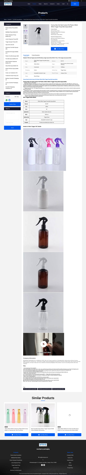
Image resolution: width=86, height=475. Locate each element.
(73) (12, 75)
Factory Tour (70, 457)
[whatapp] (6, 100)
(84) (12, 56)
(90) (12, 39)
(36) (12, 48)
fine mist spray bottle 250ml (58, 389)
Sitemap (70, 465)
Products (34, 3)
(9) (12, 83)
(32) (12, 32)
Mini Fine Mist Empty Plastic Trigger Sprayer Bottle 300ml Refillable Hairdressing (16, 429)
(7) (12, 79)
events (58, 3)
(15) (12, 65)
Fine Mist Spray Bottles (17, 19)
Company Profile (70, 455)
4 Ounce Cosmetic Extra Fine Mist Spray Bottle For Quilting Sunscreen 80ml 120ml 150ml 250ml (69, 429)
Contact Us (52, 3)
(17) (12, 52)
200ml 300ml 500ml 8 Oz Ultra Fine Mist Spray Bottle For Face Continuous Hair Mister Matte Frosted (41, 429)
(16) (11, 62)
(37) (12, 58)
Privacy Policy (70, 467)
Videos (40, 3)
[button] (25, 43)
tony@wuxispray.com (74, 0)
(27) (12, 28)
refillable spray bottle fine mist (45, 389)
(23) (11, 35)
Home (29, 3)
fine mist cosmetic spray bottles (30, 389)
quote (75, 3)
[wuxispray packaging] (81, 0)
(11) (12, 69)
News (70, 462)
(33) (11, 42)
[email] (9, 100)
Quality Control (70, 460)
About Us (46, 3)
